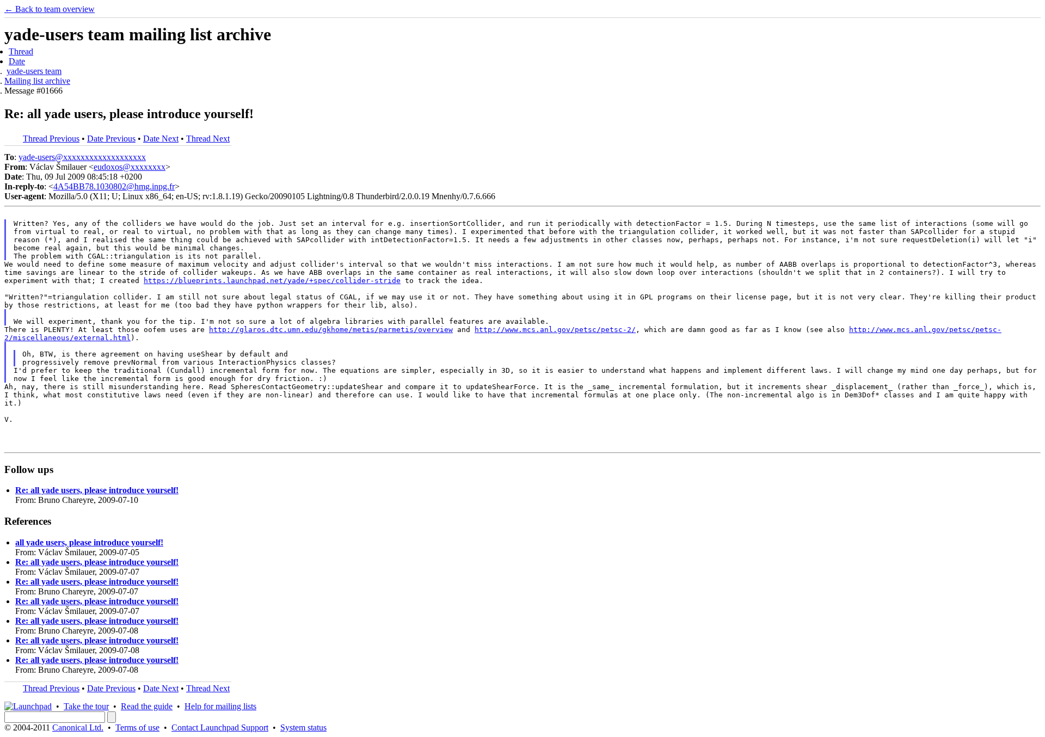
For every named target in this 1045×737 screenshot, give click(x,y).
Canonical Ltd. (77, 727)
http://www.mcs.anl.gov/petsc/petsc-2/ (555, 329)
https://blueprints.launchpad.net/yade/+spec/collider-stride (272, 281)
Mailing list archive (37, 80)
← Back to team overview (49, 9)
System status (303, 727)
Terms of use (137, 727)
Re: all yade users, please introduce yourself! (97, 490)
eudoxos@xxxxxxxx (129, 166)
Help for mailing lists (220, 706)
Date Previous (111, 138)
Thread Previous (51, 138)
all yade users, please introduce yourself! (89, 542)
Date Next (161, 138)
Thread (21, 51)
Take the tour (86, 706)
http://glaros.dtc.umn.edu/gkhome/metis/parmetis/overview (331, 329)
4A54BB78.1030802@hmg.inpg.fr (114, 186)
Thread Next (208, 138)
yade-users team (34, 71)
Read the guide (147, 706)
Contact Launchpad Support (219, 727)
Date (17, 61)
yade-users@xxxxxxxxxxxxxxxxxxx (82, 157)
